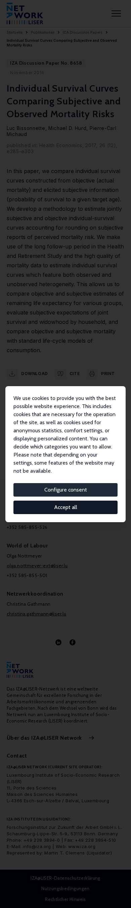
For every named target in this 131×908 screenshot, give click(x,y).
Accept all (65, 507)
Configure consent (65, 489)
